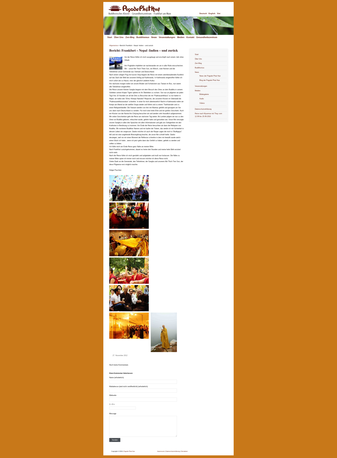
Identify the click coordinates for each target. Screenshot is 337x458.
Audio (201, 99)
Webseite (112, 395)
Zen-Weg (129, 37)
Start (109, 37)
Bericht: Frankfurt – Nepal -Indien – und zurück (143, 50)
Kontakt (190, 37)
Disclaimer (184, 451)
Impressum (160, 451)
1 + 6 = (112, 404)
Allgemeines (113, 45)
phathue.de (142, 12)
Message (112, 414)
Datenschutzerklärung (203, 109)
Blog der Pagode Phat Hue (209, 80)
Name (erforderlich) (116, 378)
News (154, 37)
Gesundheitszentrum (206, 37)
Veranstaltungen (167, 37)
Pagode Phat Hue (129, 451)
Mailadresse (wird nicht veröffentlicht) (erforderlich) (128, 386)
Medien (180, 37)
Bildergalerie (204, 94)
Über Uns (118, 37)
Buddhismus (142, 37)
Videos (202, 103)
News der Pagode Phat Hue (209, 76)
